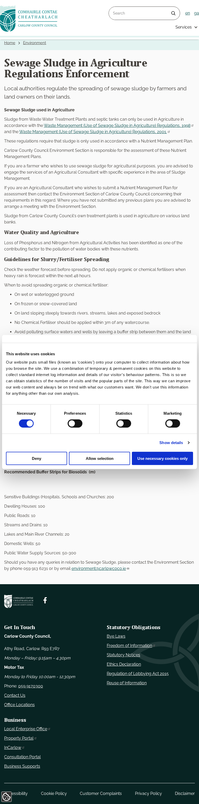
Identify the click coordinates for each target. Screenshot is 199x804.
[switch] (75, 423)
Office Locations (19, 704)
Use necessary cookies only (162, 458)
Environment (34, 42)
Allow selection (99, 458)
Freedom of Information (129, 645)
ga (196, 13)
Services (183, 27)
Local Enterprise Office (25, 728)
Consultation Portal (22, 756)
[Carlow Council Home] (18, 601)
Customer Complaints (101, 793)
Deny (36, 458)
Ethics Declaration (124, 664)
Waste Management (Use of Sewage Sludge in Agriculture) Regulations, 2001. (93, 131)
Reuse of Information (127, 682)
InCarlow (12, 747)
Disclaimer (185, 793)
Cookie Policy (54, 793)
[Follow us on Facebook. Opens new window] (45, 600)
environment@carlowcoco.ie (99, 568)
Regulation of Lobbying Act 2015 (138, 673)
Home (9, 42)
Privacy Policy (148, 793)
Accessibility (16, 793)
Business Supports (22, 766)
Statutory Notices (123, 654)
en (187, 13)
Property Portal (18, 738)
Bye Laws (116, 636)
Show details (171, 442)
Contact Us (14, 695)
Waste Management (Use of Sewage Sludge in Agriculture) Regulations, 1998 (117, 125)
